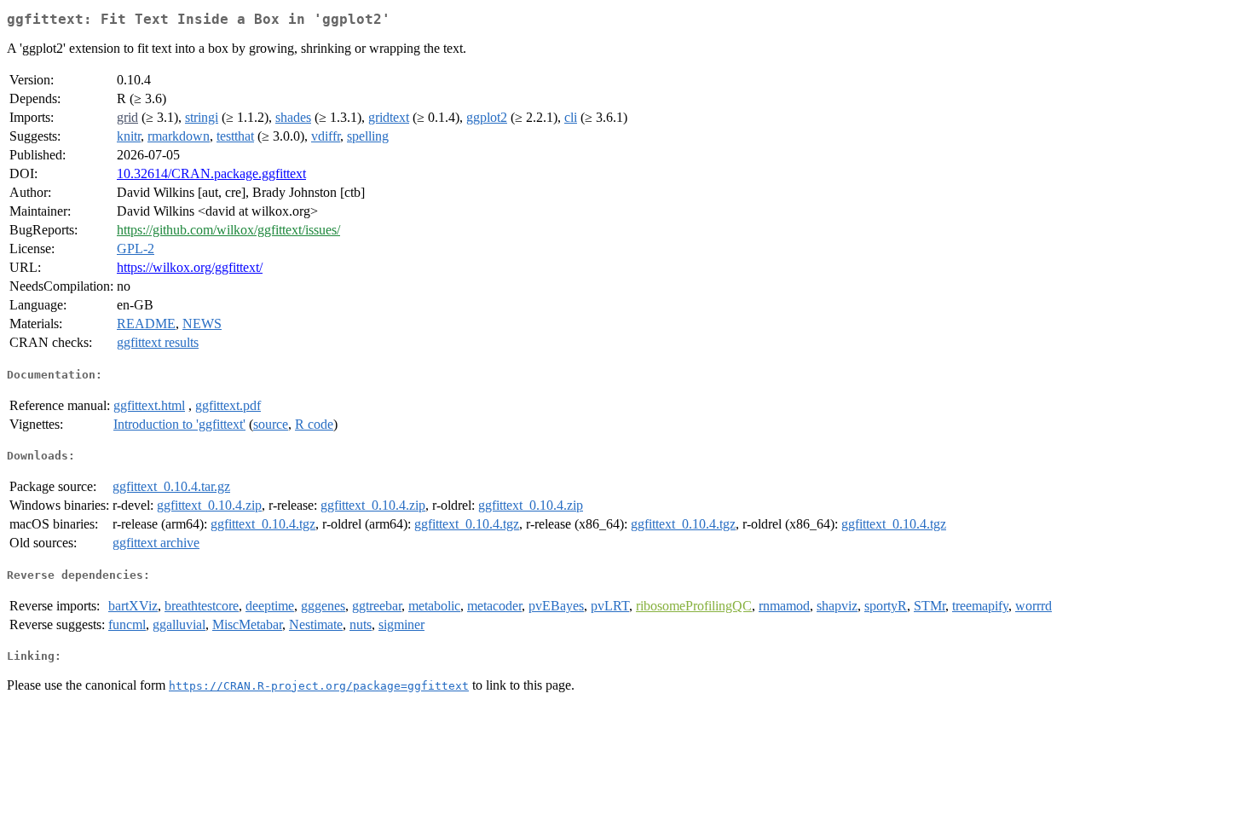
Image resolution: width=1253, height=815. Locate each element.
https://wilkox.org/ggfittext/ (190, 267)
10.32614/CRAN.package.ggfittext (211, 173)
